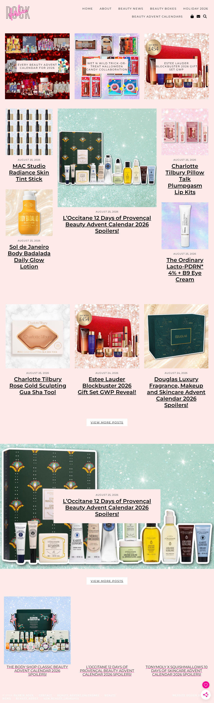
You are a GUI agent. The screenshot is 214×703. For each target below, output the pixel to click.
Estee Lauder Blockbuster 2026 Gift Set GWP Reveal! (107, 385)
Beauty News (130, 8)
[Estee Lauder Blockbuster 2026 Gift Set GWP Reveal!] (107, 336)
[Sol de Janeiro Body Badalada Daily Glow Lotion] (29, 212)
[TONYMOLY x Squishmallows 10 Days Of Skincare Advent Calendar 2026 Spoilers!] (176, 630)
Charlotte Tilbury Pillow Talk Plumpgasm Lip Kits (185, 179)
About (106, 8)
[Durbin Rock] (18, 13)
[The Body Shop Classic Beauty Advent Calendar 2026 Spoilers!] (37, 630)
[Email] (199, 16)
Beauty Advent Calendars (157, 16)
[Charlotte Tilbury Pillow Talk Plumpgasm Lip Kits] (185, 132)
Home (87, 8)
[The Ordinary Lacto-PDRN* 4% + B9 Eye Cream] (185, 225)
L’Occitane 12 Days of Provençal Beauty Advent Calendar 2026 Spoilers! (107, 224)
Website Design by (191, 695)
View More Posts (107, 422)
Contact (45, 695)
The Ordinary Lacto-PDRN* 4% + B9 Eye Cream (185, 270)
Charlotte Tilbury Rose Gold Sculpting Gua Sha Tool (37, 385)
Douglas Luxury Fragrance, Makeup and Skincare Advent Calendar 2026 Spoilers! (176, 392)
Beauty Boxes (163, 8)
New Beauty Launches (61, 698)
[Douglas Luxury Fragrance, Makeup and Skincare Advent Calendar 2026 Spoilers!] (176, 336)
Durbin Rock (24, 695)
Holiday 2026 (195, 8)
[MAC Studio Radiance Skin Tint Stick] (29, 132)
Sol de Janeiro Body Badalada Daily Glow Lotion (29, 257)
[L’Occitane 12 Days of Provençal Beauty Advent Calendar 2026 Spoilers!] (107, 158)
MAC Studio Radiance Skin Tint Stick (29, 172)
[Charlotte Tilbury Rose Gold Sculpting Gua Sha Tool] (38, 336)
